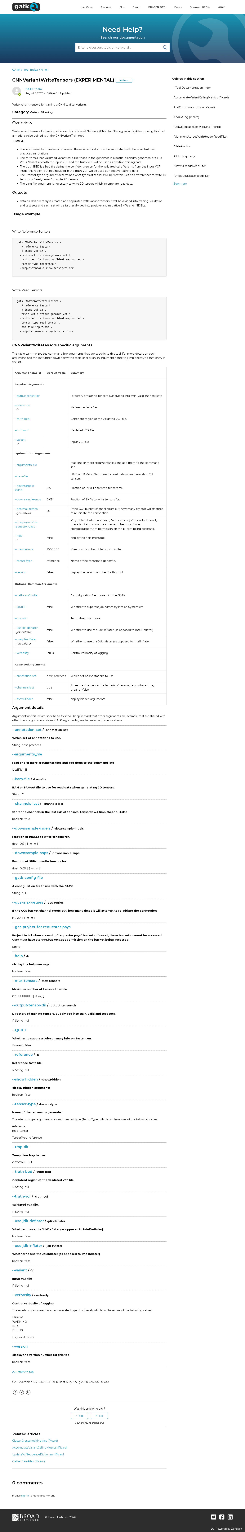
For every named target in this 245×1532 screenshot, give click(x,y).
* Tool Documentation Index (192, 87)
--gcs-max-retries (26, 509)
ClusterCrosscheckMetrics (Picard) (35, 1440)
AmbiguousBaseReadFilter (192, 175)
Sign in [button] (221, 6)
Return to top (24, 1372)
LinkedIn (28, 1395)
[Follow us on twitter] (213, 1517)
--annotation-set (25, 676)
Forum (136, 7)
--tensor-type (23, 561)
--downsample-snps (28, 499)
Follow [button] (124, 80)
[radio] (79, 1416)
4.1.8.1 (45, 69)
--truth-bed (22, 419)
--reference (22, 405)
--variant (20, 440)
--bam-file (21, 476)
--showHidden (24, 699)
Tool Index (106, 7)
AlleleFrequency (184, 156)
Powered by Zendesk (229, 1528)
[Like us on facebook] (222, 1517)
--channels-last (24, 687)
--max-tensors (24, 549)
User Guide (87, 7)
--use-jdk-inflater (26, 639)
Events (178, 7)
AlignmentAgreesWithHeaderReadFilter (201, 136)
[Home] (26, 6)
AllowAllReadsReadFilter (190, 166)
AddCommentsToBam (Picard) (194, 107)
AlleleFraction (182, 146)
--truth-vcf (21, 430)
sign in (25, 1495)
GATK (16, 69)
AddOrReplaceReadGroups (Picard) (197, 127)
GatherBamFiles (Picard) (28, 1461)
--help (18, 535)
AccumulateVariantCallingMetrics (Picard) (201, 97)
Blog (122, 7)
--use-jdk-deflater (26, 628)
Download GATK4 (200, 7)
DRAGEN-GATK (157, 7)
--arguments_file (26, 465)
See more (180, 183)
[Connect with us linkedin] (230, 1517)
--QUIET (20, 607)
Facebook (15, 1395)
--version (20, 572)
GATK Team (33, 89)
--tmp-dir (21, 618)
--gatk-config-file (26, 595)
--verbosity (22, 653)
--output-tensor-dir (27, 396)
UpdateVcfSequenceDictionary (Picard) (38, 1454)
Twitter (21, 1395)
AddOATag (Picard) (186, 117)
